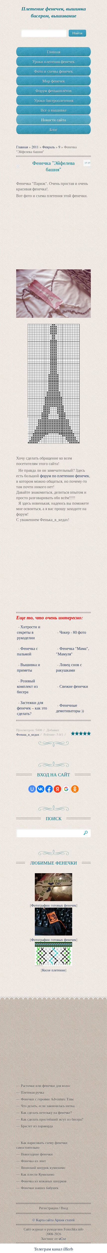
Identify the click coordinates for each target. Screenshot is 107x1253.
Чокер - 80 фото (72, 632)
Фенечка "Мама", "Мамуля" (72, 651)
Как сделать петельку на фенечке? (46, 1112)
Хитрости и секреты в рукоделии (28, 632)
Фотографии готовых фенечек (53, 905)
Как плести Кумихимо (37, 1174)
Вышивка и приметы (28, 667)
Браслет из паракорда (37, 1126)
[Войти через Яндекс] (57, 789)
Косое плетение (53, 970)
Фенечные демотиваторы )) (70, 708)
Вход (64, 1208)
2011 (35, 147)
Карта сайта (45, 1220)
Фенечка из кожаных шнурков (43, 1181)
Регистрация (48, 1208)
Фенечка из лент (33, 1161)
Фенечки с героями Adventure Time (47, 1099)
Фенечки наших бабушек (39, 1187)
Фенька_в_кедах (27, 734)
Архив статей (64, 1220)
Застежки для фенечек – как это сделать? (32, 708)
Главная (22, 147)
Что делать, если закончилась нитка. (48, 1105)
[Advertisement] (53, 234)
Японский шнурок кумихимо (43, 1167)
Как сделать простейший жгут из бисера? (52, 1119)
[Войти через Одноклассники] (75, 789)
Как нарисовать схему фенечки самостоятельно (41, 1145)
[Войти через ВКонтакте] (40, 789)
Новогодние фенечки (37, 1154)
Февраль (48, 147)
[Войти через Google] (66, 789)
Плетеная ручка (32, 1092)
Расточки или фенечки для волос (45, 1085)
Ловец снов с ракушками (69, 667)
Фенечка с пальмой (27, 651)
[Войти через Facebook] (49, 789)
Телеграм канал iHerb (53, 1249)
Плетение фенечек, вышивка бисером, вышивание (53, 12)
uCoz (62, 1238)
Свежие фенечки (73, 686)
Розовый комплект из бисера (27, 686)
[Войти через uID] (32, 789)
